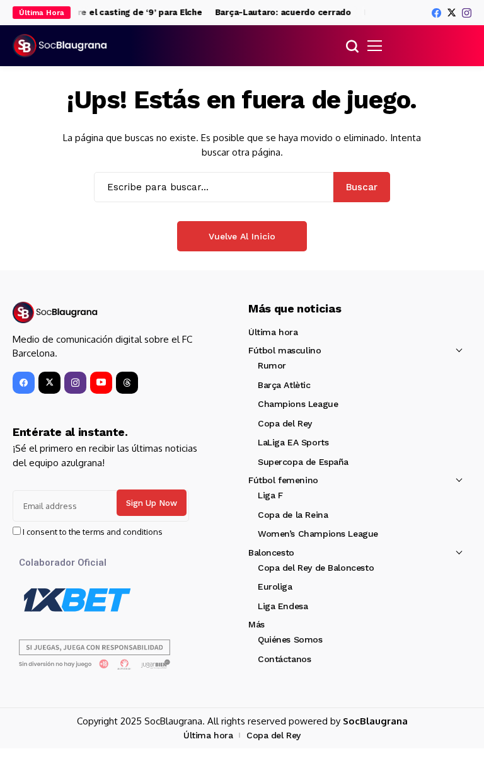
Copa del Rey (285, 423)
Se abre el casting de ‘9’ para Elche (124, 12)
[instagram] (466, 13)
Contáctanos (284, 659)
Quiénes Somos (290, 639)
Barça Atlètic (284, 385)
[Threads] (127, 383)
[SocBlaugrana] (60, 46)
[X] (451, 12)
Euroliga (275, 586)
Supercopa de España (303, 462)
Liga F (270, 495)
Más (256, 624)
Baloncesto (271, 552)
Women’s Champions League (318, 534)
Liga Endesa (283, 606)
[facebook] (436, 13)
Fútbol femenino (283, 480)
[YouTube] (101, 383)
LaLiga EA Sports (293, 442)
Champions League (298, 404)
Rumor (272, 365)
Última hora (272, 332)
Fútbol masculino (284, 350)
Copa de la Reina (293, 515)
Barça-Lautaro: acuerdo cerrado (280, 12)
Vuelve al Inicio (242, 236)
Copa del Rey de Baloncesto (316, 568)
